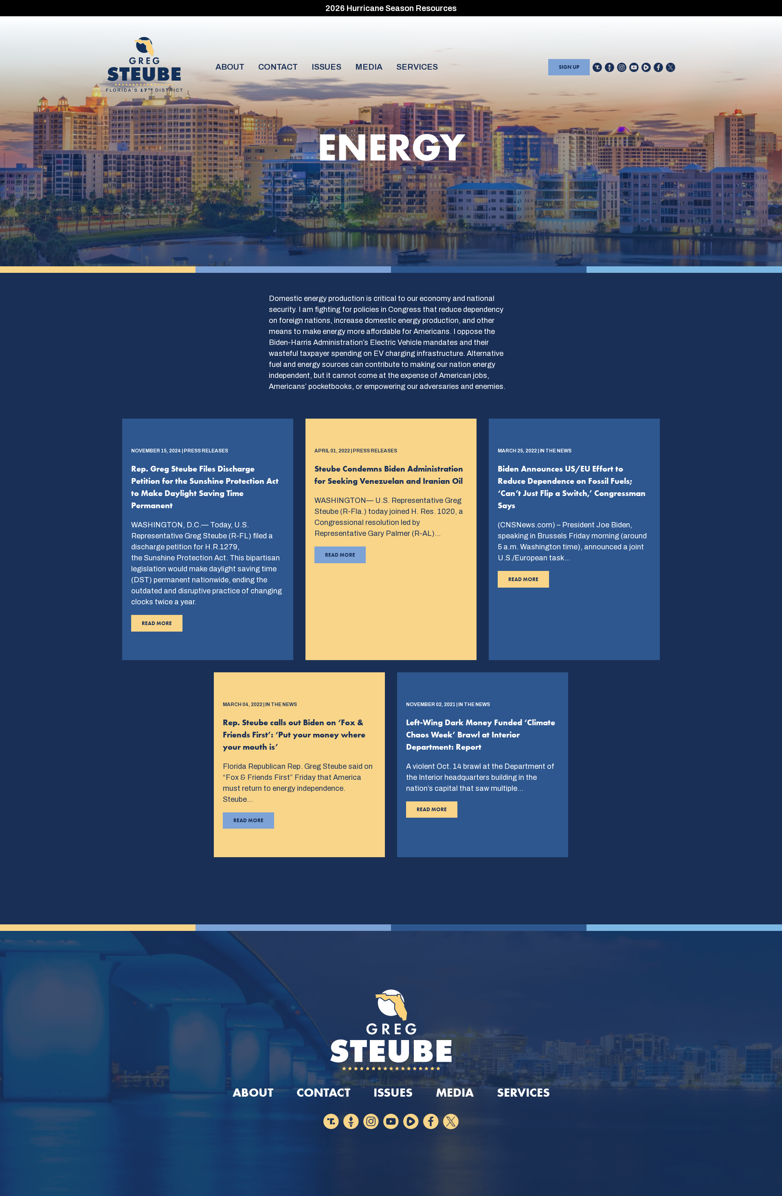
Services (417, 66)
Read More (151, 625)
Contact (278, 66)
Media (368, 66)
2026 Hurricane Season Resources (391, 8)
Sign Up (569, 67)
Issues (326, 66)
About (229, 66)
